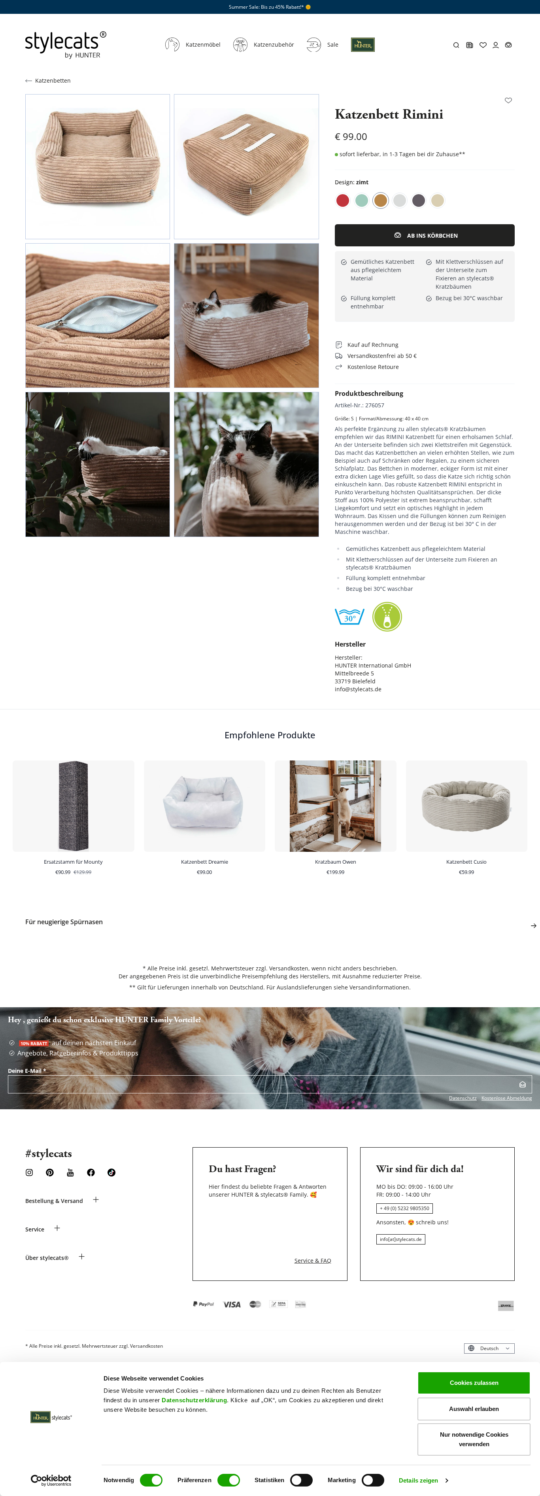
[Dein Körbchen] (508, 45)
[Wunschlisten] (508, 100)
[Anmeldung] (363, 49)
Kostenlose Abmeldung (506, 1098)
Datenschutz (463, 1098)
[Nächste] (533, 925)
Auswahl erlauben (474, 1408)
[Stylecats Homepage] (65, 45)
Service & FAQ (313, 1260)
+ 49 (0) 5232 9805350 (404, 1208)
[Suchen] (456, 45)
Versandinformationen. (380, 987)
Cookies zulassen (474, 1382)
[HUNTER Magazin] (470, 45)
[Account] (495, 45)
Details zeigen (418, 1480)
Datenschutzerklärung (194, 1400)
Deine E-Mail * (27, 1070)
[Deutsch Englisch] (489, 1348)
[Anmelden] (522, 1084)
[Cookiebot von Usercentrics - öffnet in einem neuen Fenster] (51, 1481)
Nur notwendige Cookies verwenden (474, 1439)
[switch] (228, 1480)
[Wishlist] (483, 45)
